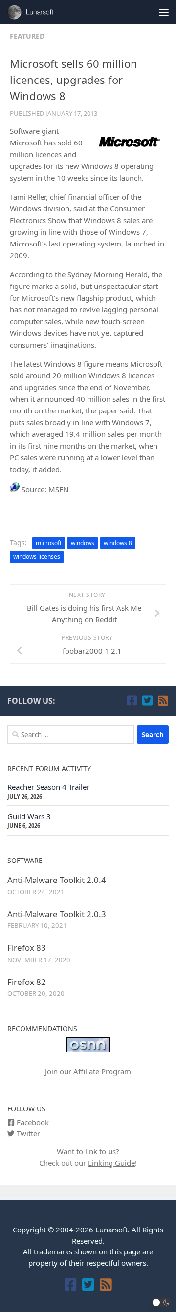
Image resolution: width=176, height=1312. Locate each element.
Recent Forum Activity (49, 768)
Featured (27, 36)
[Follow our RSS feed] (163, 700)
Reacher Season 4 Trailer (48, 787)
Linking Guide (111, 1163)
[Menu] (164, 12)
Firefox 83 (26, 947)
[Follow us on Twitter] (147, 700)
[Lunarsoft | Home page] (40, 12)
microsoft (49, 543)
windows (82, 543)
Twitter (28, 1133)
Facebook (33, 1122)
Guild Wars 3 (29, 816)
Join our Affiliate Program (88, 1071)
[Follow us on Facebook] (131, 700)
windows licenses (36, 557)
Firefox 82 (26, 981)
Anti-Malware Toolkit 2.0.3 (56, 914)
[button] (162, 1302)
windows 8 (118, 543)
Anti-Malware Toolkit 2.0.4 (56, 879)
